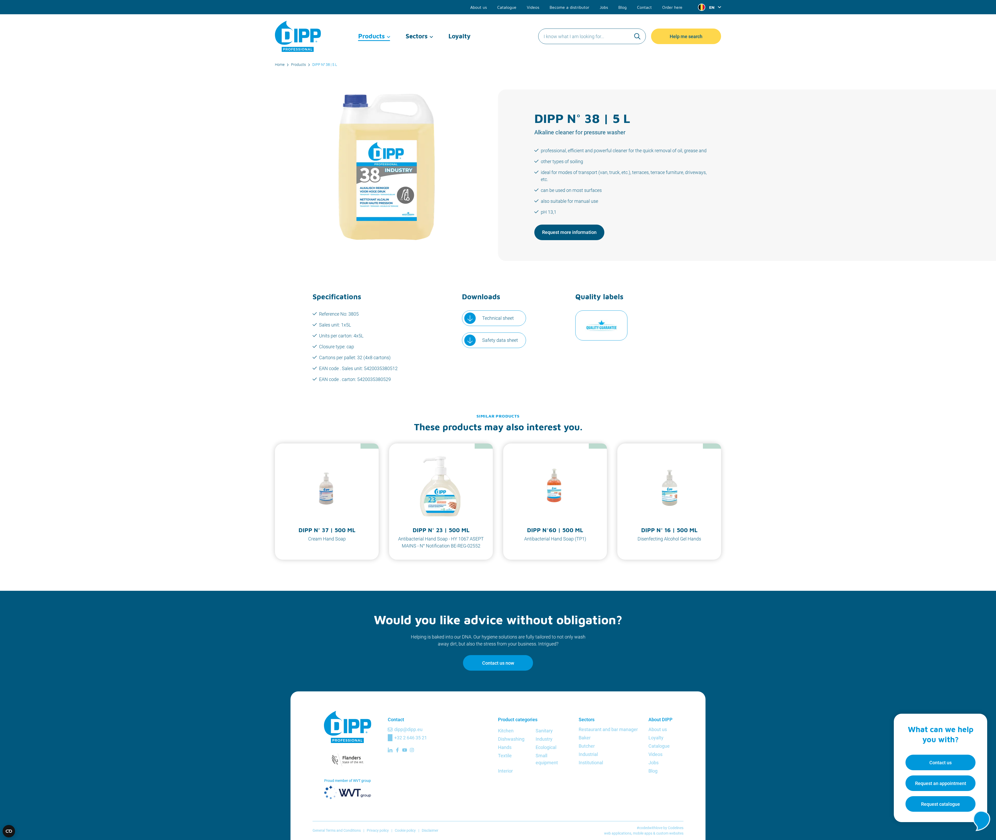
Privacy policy (378, 830)
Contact (644, 7)
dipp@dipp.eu (408, 729)
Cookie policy (405, 830)
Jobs (604, 7)
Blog (622, 7)
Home (280, 65)
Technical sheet (498, 318)
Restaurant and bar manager (608, 729)
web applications (617, 833)
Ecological (546, 747)
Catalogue (506, 7)
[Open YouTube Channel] (404, 750)
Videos (533, 7)
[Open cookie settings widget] (9, 831)
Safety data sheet (500, 340)
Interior (505, 771)
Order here (672, 7)
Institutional (591, 762)
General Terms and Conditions (337, 830)
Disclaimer (430, 830)
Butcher (587, 746)
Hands (504, 747)
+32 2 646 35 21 (410, 737)
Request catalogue (940, 804)
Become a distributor (569, 7)
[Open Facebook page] (397, 750)
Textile (505, 755)
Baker (585, 737)
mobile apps (642, 833)
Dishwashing (511, 739)
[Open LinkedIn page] (390, 750)
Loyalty (459, 36)
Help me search (686, 36)
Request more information (569, 232)
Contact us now (498, 663)
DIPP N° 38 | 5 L (324, 65)
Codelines (675, 828)
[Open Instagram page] (412, 750)
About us (478, 7)
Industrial (588, 754)
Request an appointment (940, 783)
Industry (544, 739)
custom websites (669, 833)
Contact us (940, 762)
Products (371, 36)
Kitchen (506, 730)
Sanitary (544, 730)
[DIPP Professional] (298, 36)
